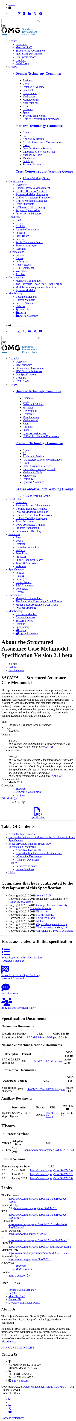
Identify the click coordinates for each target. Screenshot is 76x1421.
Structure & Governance (22, 1289)
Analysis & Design (33, 138)
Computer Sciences (40, 908)
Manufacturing (31, 99)
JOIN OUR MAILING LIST (17, 1347)
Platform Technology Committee (39, 126)
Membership (15, 293)
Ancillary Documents (27, 859)
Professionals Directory (29, 213)
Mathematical (30, 102)
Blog (18, 219)
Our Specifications (26, 56)
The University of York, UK (52, 927)
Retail (26, 106)
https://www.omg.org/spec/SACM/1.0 (51, 1178)
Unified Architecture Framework (41, 118)
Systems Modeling (26, 290)
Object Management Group (51, 924)
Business (28, 80)
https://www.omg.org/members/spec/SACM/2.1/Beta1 (38, 1253)
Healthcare (29, 96)
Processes (21, 239)
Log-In (22, 312)
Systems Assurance (33, 164)
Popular (20, 255)
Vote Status (22, 271)
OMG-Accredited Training (30, 207)
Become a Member (26, 296)
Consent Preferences (12, 1417)
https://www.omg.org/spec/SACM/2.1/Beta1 (49, 1149)
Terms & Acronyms (26, 245)
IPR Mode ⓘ (9, 798)
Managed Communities (29, 280)
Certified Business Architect (31, 191)
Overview (21, 44)
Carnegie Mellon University (51, 905)
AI (24, 135)
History (12, 862)
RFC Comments (25, 267)
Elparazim (42, 911)
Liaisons (20, 306)
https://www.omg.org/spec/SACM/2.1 (35, 1208)
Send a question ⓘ (19, 1275)
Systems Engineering (34, 115)
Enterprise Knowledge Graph (39, 151)
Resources (14, 216)
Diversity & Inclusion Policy (24, 1302)
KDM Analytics (45, 914)
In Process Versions (26, 865)
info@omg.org (20, 1380)
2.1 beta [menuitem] (12, 663)
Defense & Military (33, 86)
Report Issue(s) (24, 264)
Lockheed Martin (45, 917)
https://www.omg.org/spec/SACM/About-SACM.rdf (37, 1240)
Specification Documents (22, 846)
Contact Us (14, 1299)
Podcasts (20, 232)
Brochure (21, 60)
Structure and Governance (30, 50)
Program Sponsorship (28, 210)
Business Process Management (33, 187)
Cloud (26, 145)
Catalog (20, 258)
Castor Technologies (19, 901)
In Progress (22, 261)
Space (26, 112)
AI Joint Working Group (36, 178)
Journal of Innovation (27, 229)
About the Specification (21, 834)
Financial (28, 90)
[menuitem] (41, 667)
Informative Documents (29, 856)
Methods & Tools (32, 154)
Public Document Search (29, 242)
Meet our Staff (24, 47)
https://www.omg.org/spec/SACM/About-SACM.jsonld (39, 1246)
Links (11, 872)
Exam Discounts (25, 203)
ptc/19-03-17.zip (51, 1114)
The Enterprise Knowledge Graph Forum (39, 283)
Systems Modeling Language (32, 194)
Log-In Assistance (28, 315)
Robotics (28, 109)
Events (19, 223)
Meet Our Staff (16, 1296)
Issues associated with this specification (30, 843)
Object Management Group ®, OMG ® (45, 1386)
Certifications (15, 181)
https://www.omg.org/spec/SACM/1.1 (51, 1174)
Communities (15, 277)
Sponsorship (22, 309)
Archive (20, 274)
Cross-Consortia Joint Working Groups (44, 171)
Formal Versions (25, 869)
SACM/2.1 (58, 775)
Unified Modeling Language (31, 200)
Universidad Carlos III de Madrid (54, 930)
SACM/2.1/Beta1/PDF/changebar (46, 1089)
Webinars (21, 248)
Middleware (29, 158)
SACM (12, 666)
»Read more (8, 1341)
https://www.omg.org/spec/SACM (27, 1233)
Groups (12, 66)
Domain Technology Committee (38, 73)
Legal (11, 1292)
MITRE (40, 921)
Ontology (28, 161)
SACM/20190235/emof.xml (47, 1061)
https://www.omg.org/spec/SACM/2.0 (51, 1170)
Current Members (25, 299)
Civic (26, 83)
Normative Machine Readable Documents (39, 853)
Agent (26, 132)
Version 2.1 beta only (13, 960)
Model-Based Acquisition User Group (37, 287)
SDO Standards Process (29, 53)
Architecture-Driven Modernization (42, 142)
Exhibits (20, 226)
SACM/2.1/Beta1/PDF (39, 1037)
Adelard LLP (43, 895)
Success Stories (24, 303)
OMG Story (22, 63)
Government (30, 93)
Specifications (16, 251)
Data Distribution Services (37, 148)
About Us (13, 40)
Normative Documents (28, 849)
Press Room (22, 235)
